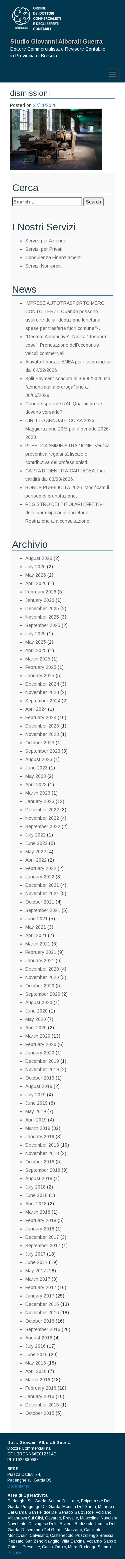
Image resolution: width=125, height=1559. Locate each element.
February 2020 (40, 1044)
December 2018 (42, 1145)
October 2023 (39, 742)
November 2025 (42, 617)
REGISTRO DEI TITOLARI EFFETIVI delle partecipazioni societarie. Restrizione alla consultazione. (64, 513)
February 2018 (40, 1220)
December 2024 (42, 684)
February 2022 (40, 868)
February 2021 (40, 952)
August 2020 (38, 1002)
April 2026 (36, 583)
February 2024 (40, 717)
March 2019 (37, 1128)
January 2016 (39, 1396)
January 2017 (39, 1295)
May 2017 (35, 1270)
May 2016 (35, 1363)
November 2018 (42, 1153)
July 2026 (35, 566)
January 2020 (39, 1052)
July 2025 (35, 633)
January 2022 (39, 876)
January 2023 (39, 801)
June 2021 (36, 918)
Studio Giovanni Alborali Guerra (56, 41)
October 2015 (39, 1413)
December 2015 (42, 1404)
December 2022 (42, 809)
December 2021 (42, 885)
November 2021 (42, 893)
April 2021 (36, 935)
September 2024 (42, 700)
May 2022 (35, 851)
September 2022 (42, 826)
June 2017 (36, 1262)
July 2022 (35, 835)
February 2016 (40, 1388)
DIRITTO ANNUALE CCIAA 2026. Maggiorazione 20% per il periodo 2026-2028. (67, 429)
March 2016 (37, 1379)
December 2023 (42, 726)
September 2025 (42, 625)
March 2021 (37, 943)
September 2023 (42, 751)
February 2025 (40, 667)
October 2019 (39, 1078)
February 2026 (40, 591)
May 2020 (35, 1019)
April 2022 (36, 860)
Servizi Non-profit (43, 266)
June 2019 (36, 1103)
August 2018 (38, 1178)
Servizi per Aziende (45, 240)
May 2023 (35, 776)
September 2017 (42, 1245)
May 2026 (35, 575)
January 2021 (39, 960)
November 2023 (42, 734)
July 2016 (35, 1346)
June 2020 (36, 1011)
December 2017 (42, 1237)
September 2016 (42, 1329)
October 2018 (39, 1161)
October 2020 (39, 985)
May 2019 (35, 1111)
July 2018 (35, 1187)
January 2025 (39, 675)
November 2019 (42, 1069)
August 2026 (38, 558)
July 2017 (35, 1254)
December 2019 (42, 1061)
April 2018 (36, 1203)
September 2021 (42, 910)
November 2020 (42, 977)
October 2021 (39, 902)
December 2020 (42, 969)
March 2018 (37, 1212)
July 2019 (35, 1094)
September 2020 (42, 994)
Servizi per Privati (43, 249)
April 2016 (36, 1371)
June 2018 (36, 1195)
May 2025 (35, 642)
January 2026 (39, 600)
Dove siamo (18, 1486)
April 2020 (36, 1027)
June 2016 (36, 1354)
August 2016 (38, 1337)
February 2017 (40, 1287)
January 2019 (39, 1136)
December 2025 (42, 608)
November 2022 (42, 818)
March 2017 (37, 1279)
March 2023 (37, 793)
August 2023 (38, 759)
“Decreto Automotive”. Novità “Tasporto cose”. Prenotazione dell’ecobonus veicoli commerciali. (66, 345)
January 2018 (39, 1228)
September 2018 (42, 1170)
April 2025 (36, 650)
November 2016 (42, 1312)
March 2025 (37, 658)
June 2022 (36, 843)
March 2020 (37, 1036)
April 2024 (36, 709)
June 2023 (36, 767)
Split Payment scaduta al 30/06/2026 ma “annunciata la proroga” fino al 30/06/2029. (67, 387)
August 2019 (38, 1086)
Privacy (14, 1552)
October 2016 (39, 1321)
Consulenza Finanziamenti (53, 257)
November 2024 (42, 692)
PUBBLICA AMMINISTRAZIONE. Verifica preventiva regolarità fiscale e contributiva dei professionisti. (67, 454)
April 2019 (36, 1119)
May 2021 (35, 927)
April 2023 (36, 784)
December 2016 (42, 1304)
